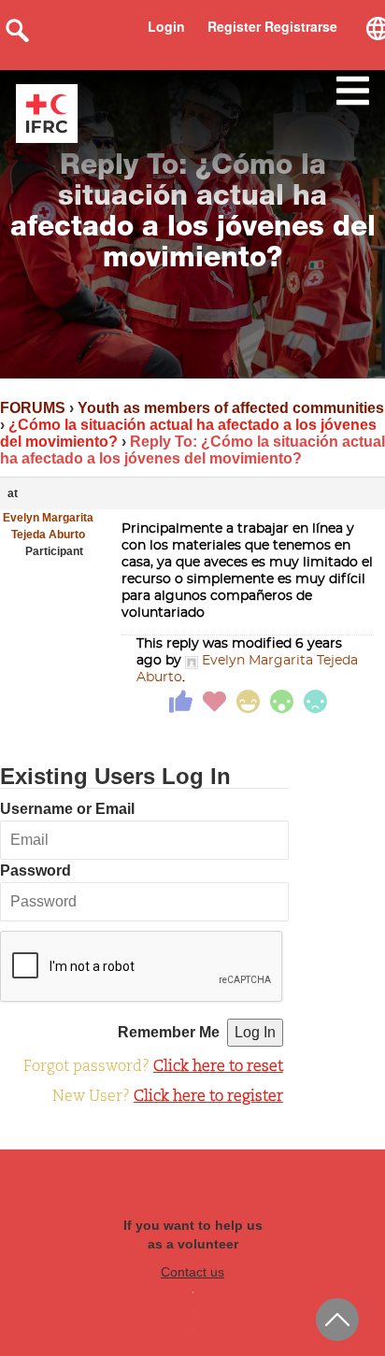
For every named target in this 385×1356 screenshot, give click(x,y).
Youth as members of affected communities (231, 408)
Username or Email (67, 809)
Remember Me (169, 1032)
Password (35, 870)
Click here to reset (218, 1067)
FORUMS (32, 408)
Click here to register (208, 1097)
